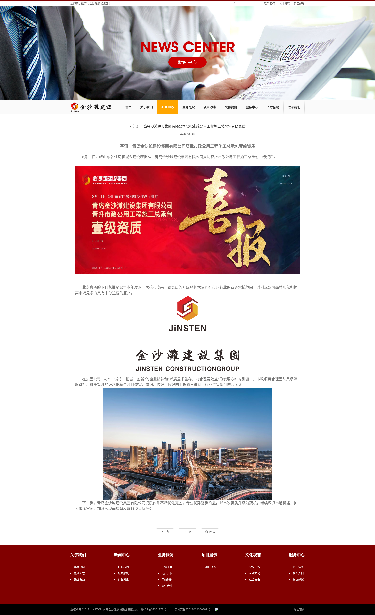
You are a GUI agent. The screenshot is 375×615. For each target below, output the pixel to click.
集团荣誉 (79, 573)
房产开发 (167, 573)
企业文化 (254, 573)
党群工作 (254, 566)
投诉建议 (298, 579)
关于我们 (146, 107)
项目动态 (210, 107)
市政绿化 (167, 579)
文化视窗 (231, 107)
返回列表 (209, 531)
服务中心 (252, 107)
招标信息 (298, 566)
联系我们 (269, 3)
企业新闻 (123, 566)
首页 (128, 107)
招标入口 (298, 573)
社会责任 (254, 579)
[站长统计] (216, 609)
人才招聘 (284, 3)
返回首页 (299, 609)
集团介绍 (79, 566)
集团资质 (79, 579)
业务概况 (188, 107)
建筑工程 (167, 566)
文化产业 (167, 585)
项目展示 (209, 555)
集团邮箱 (299, 3)
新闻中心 (167, 107)
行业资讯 (123, 579)
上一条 (165, 531)
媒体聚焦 (123, 573)
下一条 (187, 531)
